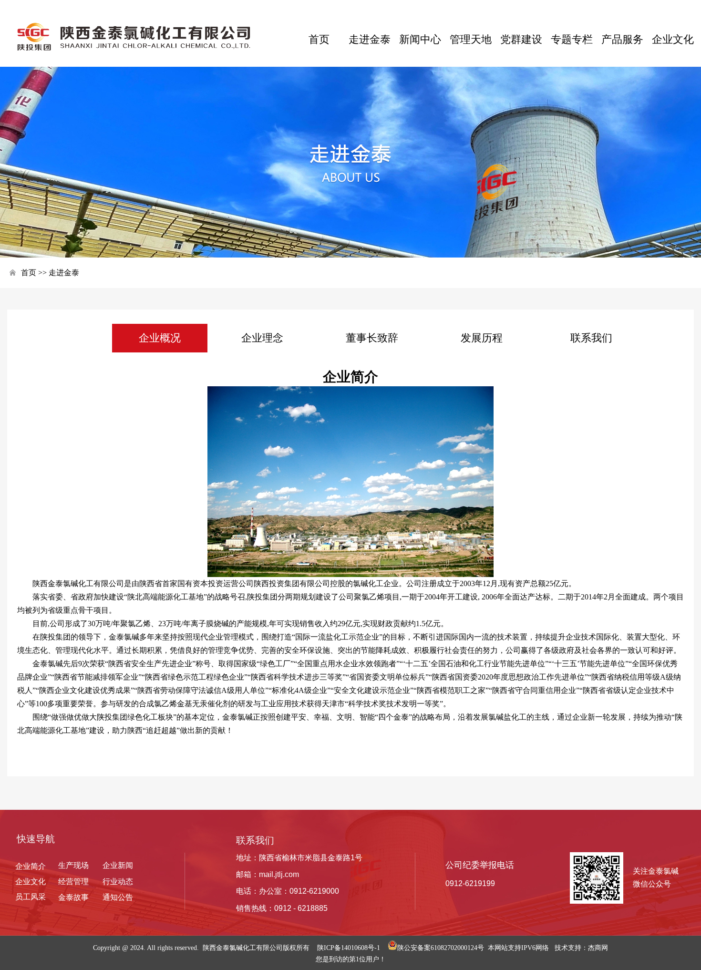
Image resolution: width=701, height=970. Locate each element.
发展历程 (482, 338)
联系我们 (591, 338)
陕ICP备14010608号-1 (348, 947)
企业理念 (262, 338)
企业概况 (160, 338)
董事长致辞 (372, 338)
